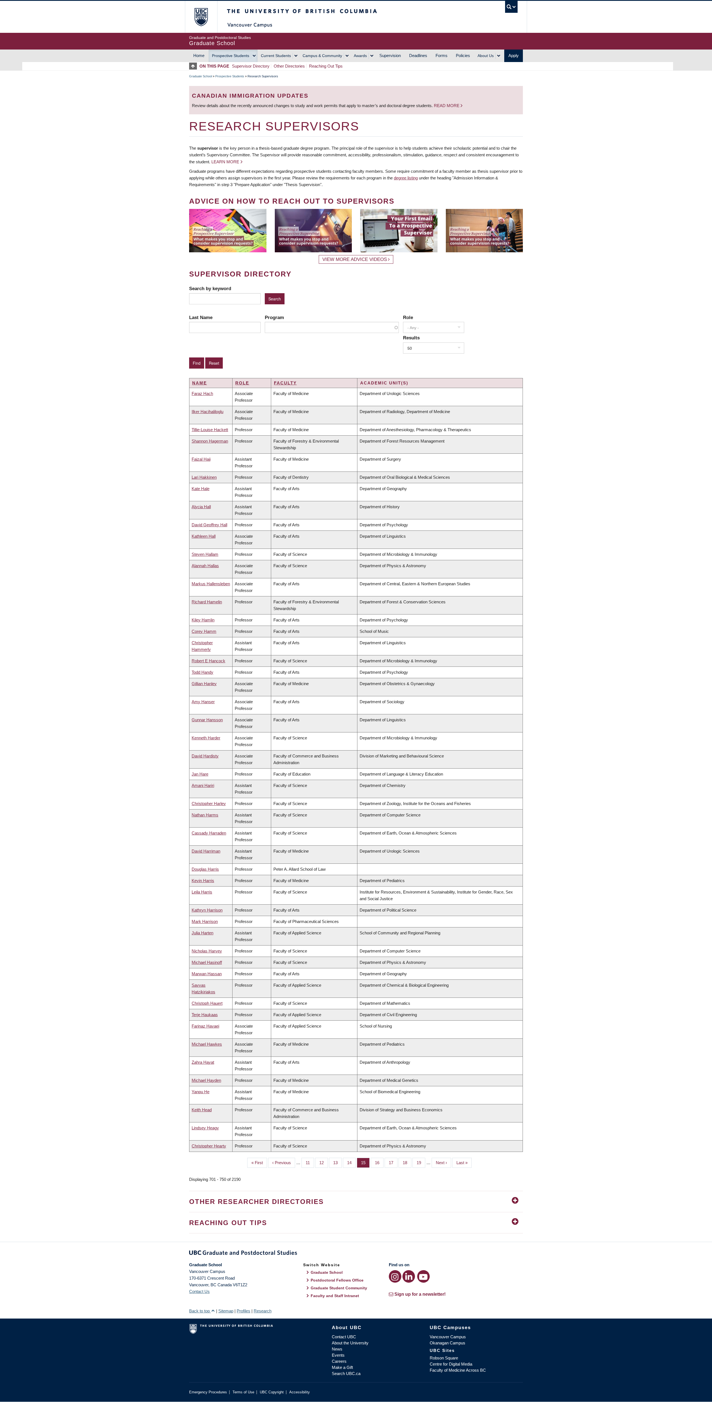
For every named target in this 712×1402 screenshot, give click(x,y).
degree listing (406, 178)
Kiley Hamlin (203, 620)
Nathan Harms (205, 815)
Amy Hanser (203, 701)
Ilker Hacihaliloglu (207, 411)
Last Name (200, 317)
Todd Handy (202, 672)
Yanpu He (200, 1091)
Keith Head (202, 1109)
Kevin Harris (203, 880)
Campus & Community (322, 55)
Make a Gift (342, 1367)
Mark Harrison (205, 921)
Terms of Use (243, 1392)
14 (351, 1162)
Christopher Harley (209, 803)
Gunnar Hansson (207, 719)
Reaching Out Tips (326, 66)
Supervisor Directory (251, 66)
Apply (513, 55)
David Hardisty (205, 756)
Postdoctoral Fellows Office (337, 1280)
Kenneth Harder (206, 737)
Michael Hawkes (207, 1044)
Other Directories (289, 66)
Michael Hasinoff (207, 962)
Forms (442, 55)
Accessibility (299, 1392)
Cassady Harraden (209, 833)
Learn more (225, 161)
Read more (447, 105)
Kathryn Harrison (207, 910)
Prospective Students (230, 55)
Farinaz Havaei (205, 1026)
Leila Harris (202, 892)
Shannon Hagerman (210, 441)
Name (199, 383)
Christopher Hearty (209, 1146)
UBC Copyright (272, 1392)
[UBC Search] (511, 7)
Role (408, 317)
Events (338, 1355)
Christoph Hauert (207, 1003)
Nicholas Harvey (207, 951)
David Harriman (206, 851)
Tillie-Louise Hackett (210, 429)
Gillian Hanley (204, 683)
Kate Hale (200, 488)
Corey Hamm (204, 631)
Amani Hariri (203, 785)
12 (323, 1162)
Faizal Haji (201, 459)
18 (407, 1162)
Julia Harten (202, 932)
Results (411, 337)
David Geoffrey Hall (209, 524)
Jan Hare (200, 774)
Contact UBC (344, 1336)
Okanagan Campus (447, 1343)
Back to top (200, 1311)
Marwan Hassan (207, 973)
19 (421, 1162)
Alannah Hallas (205, 565)
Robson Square (444, 1358)
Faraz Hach (202, 393)
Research (262, 1311)
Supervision (390, 55)
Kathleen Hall (204, 536)
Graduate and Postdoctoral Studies (356, 1253)
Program (274, 317)
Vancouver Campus (448, 1336)
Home (198, 55)
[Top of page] (194, 66)
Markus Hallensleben (211, 583)
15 (365, 1162)
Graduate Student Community (339, 1288)
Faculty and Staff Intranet (335, 1296)
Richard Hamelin (207, 601)
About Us (486, 55)
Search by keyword (210, 288)
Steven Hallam (205, 554)
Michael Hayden (206, 1080)
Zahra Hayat (203, 1062)
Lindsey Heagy (205, 1127)
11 (310, 1162)
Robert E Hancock (208, 660)
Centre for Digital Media (451, 1364)
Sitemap (225, 1311)
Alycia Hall (201, 506)
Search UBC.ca (346, 1373)
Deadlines (418, 55)
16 (379, 1162)
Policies (463, 55)
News (337, 1349)
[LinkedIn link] (408, 1276)
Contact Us (199, 1291)
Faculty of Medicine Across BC (458, 1370)
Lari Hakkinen (204, 477)
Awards (360, 55)
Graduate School (200, 76)
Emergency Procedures (208, 1392)
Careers (339, 1361)
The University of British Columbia (201, 17)
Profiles (243, 1311)
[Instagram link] (395, 1276)
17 (393, 1162)
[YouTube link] (423, 1276)
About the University (350, 1343)
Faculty (285, 383)
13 (337, 1162)
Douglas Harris (205, 869)
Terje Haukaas (205, 1014)
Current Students (276, 55)
